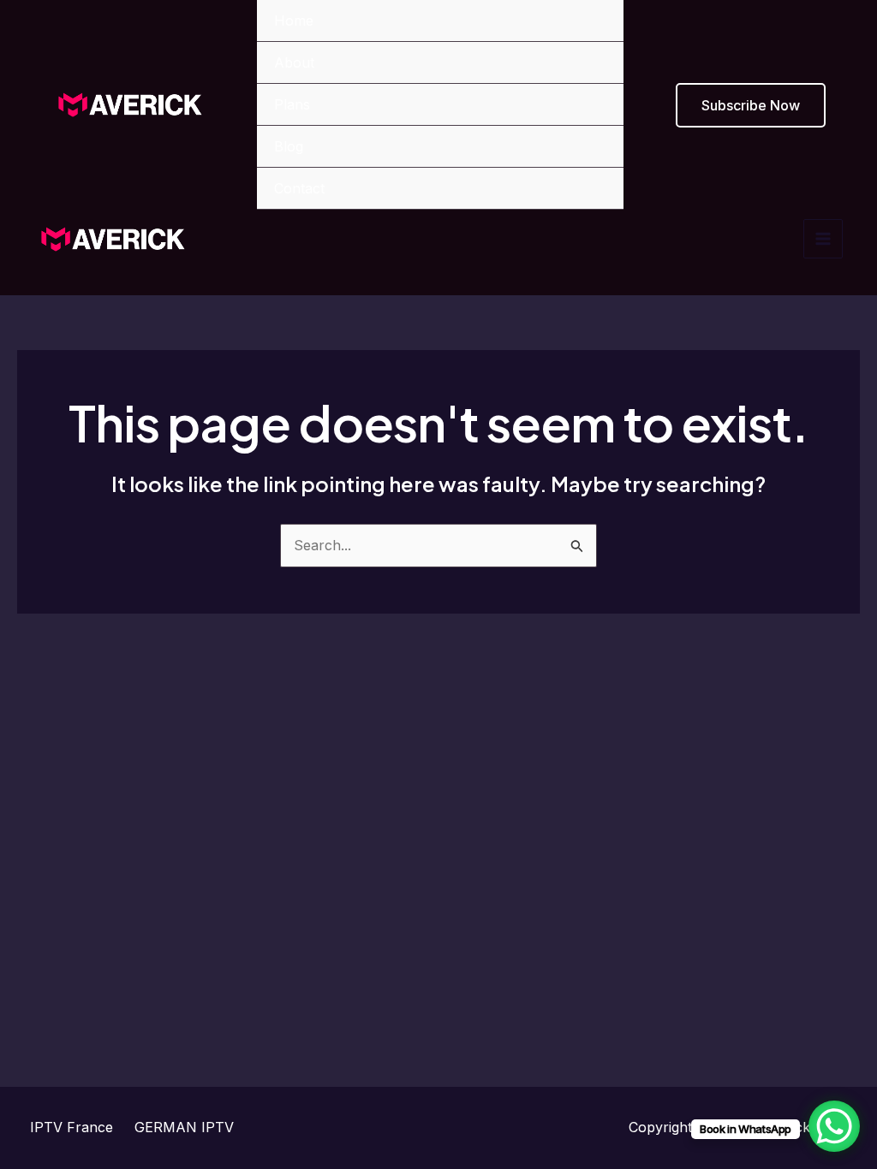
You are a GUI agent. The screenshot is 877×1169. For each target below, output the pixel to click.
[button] (751, 105)
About (294, 62)
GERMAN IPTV (184, 1127)
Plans (292, 104)
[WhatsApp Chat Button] (834, 1126)
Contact (299, 188)
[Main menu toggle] (823, 238)
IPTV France (71, 1127)
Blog (288, 146)
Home (293, 20)
